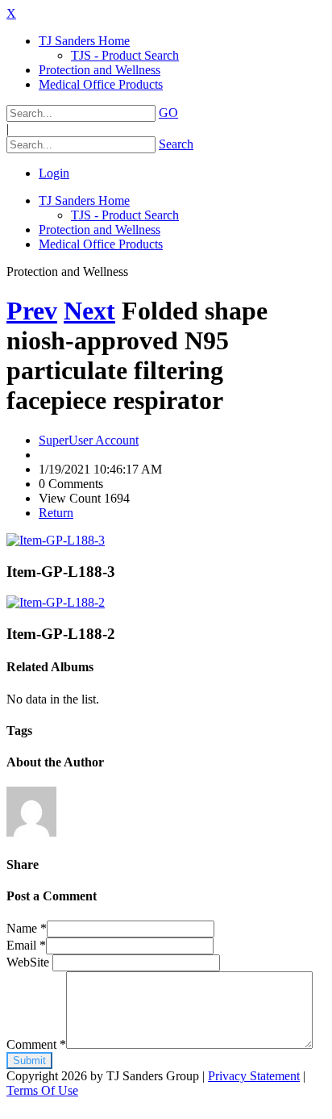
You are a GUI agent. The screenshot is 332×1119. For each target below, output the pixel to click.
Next (89, 310)
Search (176, 144)
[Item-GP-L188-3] (55, 540)
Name (26, 928)
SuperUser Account (89, 440)
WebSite (29, 962)
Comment (36, 1044)
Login (54, 173)
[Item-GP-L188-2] (55, 602)
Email (26, 945)
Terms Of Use (42, 1090)
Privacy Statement (254, 1076)
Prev (31, 310)
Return (56, 513)
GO (168, 112)
